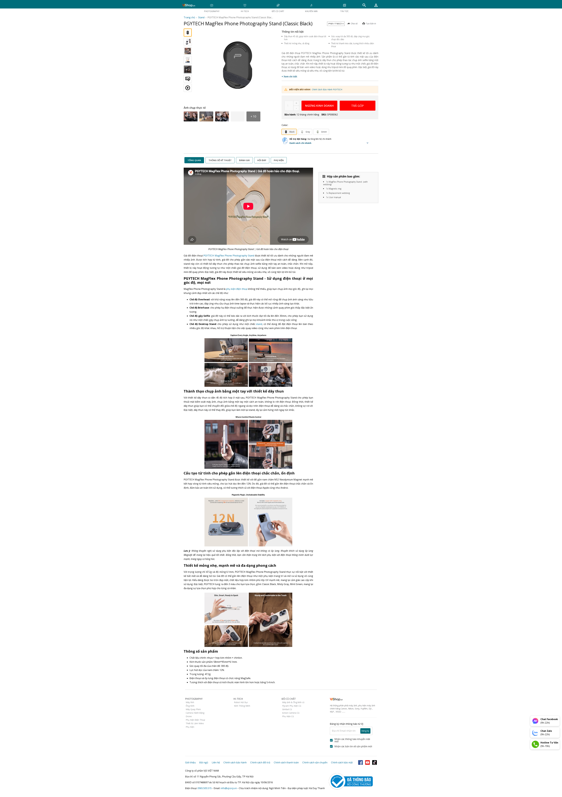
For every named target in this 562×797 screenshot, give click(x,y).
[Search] (364, 5)
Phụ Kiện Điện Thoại (195, 719)
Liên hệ (216, 762)
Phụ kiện (279, 160)
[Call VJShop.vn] (535, 744)
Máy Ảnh (190, 702)
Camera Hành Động (195, 712)
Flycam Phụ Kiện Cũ (291, 705)
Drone (189, 716)
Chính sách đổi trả (260, 762)
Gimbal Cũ (287, 709)
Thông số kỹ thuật (220, 160)
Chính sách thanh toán (286, 762)
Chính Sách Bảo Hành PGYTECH (327, 89)
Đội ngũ (203, 762)
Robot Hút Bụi (241, 702)
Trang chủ (189, 17)
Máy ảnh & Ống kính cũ (293, 702)
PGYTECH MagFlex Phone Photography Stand (228, 255)
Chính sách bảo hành (235, 762)
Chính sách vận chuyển (314, 762)
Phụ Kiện (190, 726)
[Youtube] (367, 762)
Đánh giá (244, 160)
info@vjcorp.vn (229, 788)
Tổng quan (194, 160)
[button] (329, 142)
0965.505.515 (205, 788)
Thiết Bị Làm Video (195, 723)
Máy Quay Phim (193, 709)
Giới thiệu (190, 762)
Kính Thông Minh (242, 705)
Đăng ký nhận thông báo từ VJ (349, 727)
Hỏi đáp (261, 160)
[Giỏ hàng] (376, 5)
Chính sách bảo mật (342, 762)
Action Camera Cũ (290, 712)
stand (259, 324)
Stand (201, 17)
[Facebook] (360, 762)
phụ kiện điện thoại (236, 289)
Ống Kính (190, 705)
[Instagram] (374, 762)
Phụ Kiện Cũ (288, 716)
